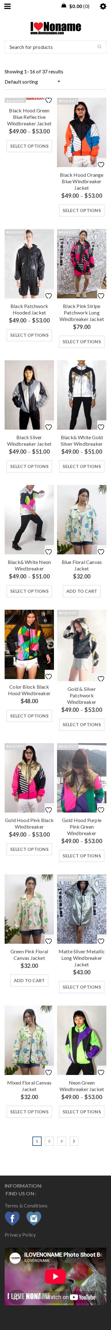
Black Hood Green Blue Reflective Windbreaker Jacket (29, 116)
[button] (82, 591)
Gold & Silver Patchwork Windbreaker (81, 695)
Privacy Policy (20, 1234)
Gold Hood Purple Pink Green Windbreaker (81, 826)
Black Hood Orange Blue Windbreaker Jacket (81, 181)
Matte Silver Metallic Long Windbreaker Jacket (82, 957)
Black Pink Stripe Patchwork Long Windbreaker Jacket (82, 312)
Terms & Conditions (27, 1205)
